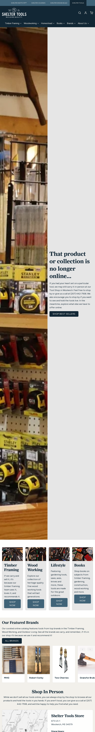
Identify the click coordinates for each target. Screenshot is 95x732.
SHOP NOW (12, 604)
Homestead (46, 23)
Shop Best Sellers (64, 314)
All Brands (12, 640)
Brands (70, 23)
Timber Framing (12, 23)
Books (59, 23)
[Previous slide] (82, 649)
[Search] (78, 12)
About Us (82, 23)
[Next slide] (90, 649)
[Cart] (90, 12)
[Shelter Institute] (14, 13)
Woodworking (30, 23)
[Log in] (84, 12)
